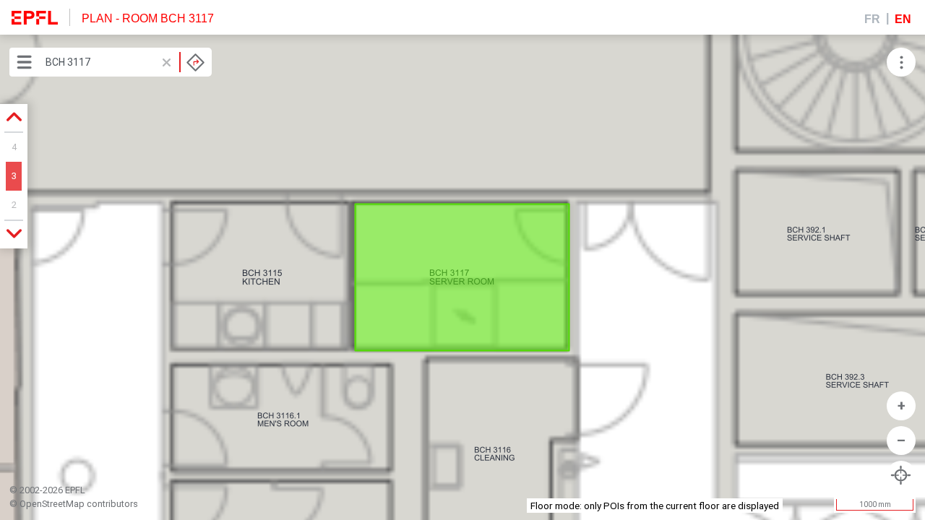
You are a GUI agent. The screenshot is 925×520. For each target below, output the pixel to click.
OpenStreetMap (52, 503)
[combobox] (125, 62)
